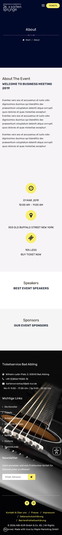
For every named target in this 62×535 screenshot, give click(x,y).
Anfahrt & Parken (14, 418)
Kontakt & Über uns (16, 512)
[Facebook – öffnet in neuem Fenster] (27, 503)
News (7, 435)
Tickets (8, 412)
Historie (9, 441)
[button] (5, 529)
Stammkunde (11, 446)
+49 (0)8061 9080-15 (17, 379)
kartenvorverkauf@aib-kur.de (21, 383)
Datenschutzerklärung (31, 516)
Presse (34, 512)
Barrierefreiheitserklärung (32, 520)
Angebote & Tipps (14, 424)
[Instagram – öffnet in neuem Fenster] (33, 503)
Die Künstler (11, 406)
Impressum (49, 512)
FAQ (7, 429)
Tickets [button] (53, 5)
